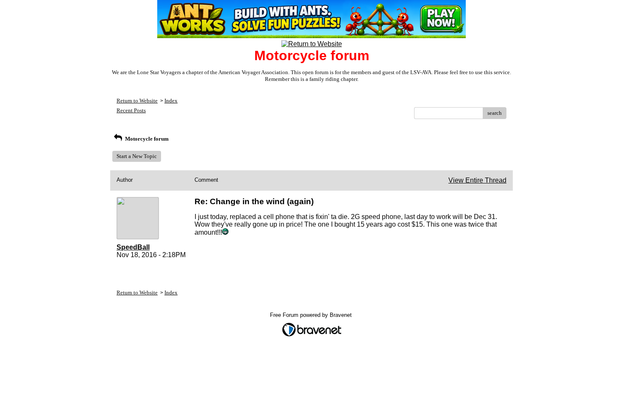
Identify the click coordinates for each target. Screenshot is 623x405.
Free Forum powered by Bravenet (311, 315)
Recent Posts (131, 110)
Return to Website (137, 100)
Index (171, 100)
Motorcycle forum (146, 139)
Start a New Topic (137, 156)
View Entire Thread (477, 180)
